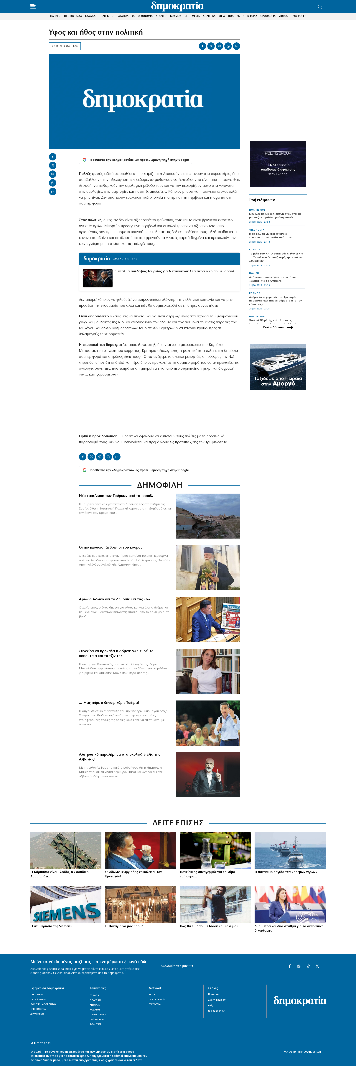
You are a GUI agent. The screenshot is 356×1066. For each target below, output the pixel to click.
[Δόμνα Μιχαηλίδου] (208, 671)
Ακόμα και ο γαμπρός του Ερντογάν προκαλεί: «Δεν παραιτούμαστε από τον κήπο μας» (275, 301)
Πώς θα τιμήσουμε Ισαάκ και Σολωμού (209, 926)
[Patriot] (65, 850)
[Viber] (219, 46)
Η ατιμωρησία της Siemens (51, 926)
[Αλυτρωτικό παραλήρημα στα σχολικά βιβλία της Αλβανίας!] (208, 774)
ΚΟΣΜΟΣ (254, 250)
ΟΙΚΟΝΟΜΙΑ (256, 230)
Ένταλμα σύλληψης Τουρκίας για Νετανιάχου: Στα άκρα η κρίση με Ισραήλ (175, 271)
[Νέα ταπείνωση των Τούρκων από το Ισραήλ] (208, 516)
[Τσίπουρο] (215, 850)
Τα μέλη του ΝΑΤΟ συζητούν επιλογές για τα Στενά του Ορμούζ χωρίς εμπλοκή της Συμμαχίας (276, 257)
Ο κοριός (213, 994)
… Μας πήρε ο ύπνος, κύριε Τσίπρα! (109, 703)
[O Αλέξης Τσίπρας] (208, 723)
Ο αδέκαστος (216, 1011)
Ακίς (210, 1005)
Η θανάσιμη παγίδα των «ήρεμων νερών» (286, 872)
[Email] (236, 46)
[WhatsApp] (228, 46)
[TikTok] (308, 966)
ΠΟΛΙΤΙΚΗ (255, 273)
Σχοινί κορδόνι (217, 1000)
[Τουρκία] (290, 850)
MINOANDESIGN (309, 1051)
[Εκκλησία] (140, 904)
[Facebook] (202, 46)
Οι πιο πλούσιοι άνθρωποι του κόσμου (111, 547)
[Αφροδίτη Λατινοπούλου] (290, 904)
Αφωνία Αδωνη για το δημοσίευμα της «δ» (114, 599)
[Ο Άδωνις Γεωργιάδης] (208, 619)
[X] (211, 46)
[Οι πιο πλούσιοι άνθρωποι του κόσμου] (208, 567)
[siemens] (65, 904)
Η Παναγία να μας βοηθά (124, 926)
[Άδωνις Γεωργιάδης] (140, 850)
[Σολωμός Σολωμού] (215, 904)
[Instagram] (299, 966)
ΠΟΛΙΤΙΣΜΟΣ (257, 210)
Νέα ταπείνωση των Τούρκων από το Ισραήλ (116, 496)
